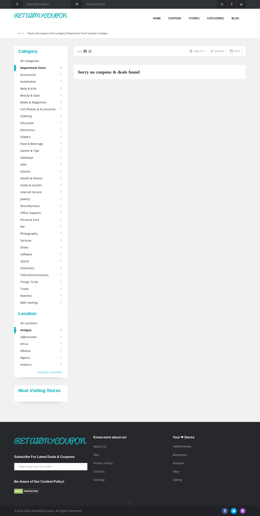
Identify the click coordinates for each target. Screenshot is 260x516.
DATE (237, 51)
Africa (41, 344)
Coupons (174, 18)
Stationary (41, 268)
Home (157, 18)
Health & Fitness (41, 178)
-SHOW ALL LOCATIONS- (50, 372)
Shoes (41, 247)
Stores (194, 18)
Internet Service (41, 192)
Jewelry (41, 199)
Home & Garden (41, 185)
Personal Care (41, 220)
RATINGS (219, 51)
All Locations (28, 323)
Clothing (41, 116)
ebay (176, 471)
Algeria (41, 358)
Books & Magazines (41, 102)
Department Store (41, 68)
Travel (41, 289)
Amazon (178, 463)
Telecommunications (41, 275)
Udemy (177, 480)
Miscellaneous (41, 206)
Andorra (41, 364)
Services (41, 240)
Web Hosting (41, 303)
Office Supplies (41, 213)
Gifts (41, 164)
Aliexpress (180, 455)
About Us (99, 446)
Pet (41, 227)
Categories (215, 18)
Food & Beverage (41, 144)
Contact (98, 471)
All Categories (29, 61)
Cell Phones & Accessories (41, 109)
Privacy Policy (103, 463)
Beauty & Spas (41, 95)
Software (41, 254)
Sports (41, 261)
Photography (41, 233)
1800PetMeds (182, 446)
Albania (41, 351)
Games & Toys (41, 151)
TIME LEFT (199, 51)
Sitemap (99, 480)
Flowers (41, 137)
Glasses (41, 171)
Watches (41, 296)
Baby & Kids (41, 88)
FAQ (96, 455)
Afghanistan (41, 337)
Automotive (41, 81)
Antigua (41, 330)
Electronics (41, 130)
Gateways (41, 157)
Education (41, 123)
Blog (235, 18)
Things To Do (41, 282)
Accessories (41, 75)
